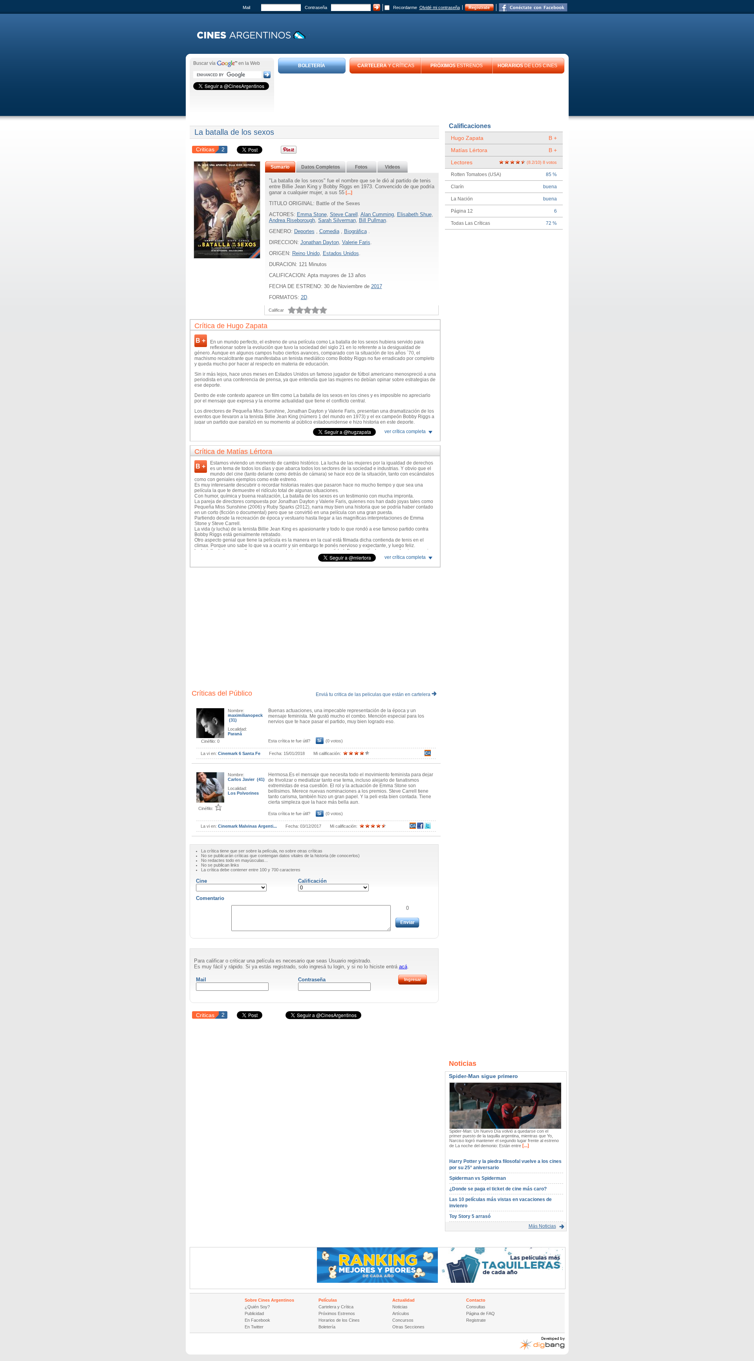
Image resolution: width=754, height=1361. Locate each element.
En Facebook (257, 1320)
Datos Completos (320, 167)
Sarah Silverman (337, 220)
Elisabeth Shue (414, 214)
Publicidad (254, 1313)
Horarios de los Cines (339, 1320)
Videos (392, 167)
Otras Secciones (408, 1326)
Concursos (403, 1320)
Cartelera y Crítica (335, 1306)
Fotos (361, 167)
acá (403, 967)
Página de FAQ (480, 1313)
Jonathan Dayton (319, 242)
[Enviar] (407, 923)
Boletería (326, 1326)
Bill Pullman (372, 220)
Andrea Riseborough (292, 220)
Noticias (400, 1306)
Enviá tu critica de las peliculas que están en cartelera (374, 694)
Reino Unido (306, 253)
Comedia (329, 231)
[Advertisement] (421, 95)
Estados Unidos (341, 253)
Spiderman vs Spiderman (477, 1178)
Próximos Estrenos (336, 1313)
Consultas (475, 1306)
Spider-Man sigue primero (483, 1076)
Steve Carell (344, 214)
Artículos (400, 1313)
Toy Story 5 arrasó (469, 1216)
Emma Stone (312, 214)
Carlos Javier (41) (246, 779)
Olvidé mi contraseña (439, 7)
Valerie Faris (356, 242)
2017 (376, 286)
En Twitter (254, 1326)
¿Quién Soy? (257, 1306)
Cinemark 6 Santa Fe (239, 753)
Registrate (479, 7)
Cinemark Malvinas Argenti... (247, 826)
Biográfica (355, 231)
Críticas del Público (222, 693)
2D (304, 297)
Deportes (304, 231)
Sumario (280, 167)
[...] (348, 192)
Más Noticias (542, 1226)
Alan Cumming (377, 214)
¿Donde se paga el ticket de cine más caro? (498, 1189)
